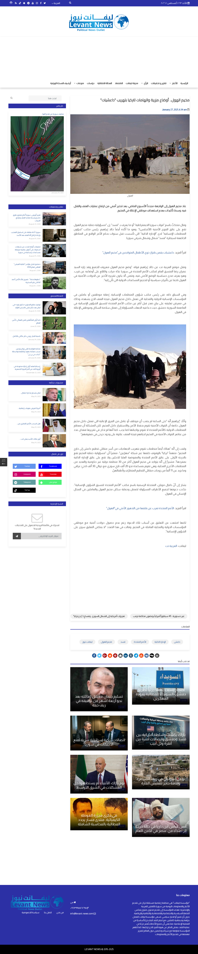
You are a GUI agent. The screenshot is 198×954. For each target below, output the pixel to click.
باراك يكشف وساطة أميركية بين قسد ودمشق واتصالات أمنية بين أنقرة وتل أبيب (161, 739)
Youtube (53, 474)
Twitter (27, 466)
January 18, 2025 (57, 193)
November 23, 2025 (33, 373)
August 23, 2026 (34, 224)
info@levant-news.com (81, 913)
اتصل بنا (48, 912)
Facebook (53, 466)
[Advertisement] (99, 57)
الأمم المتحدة (140, 642)
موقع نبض (53, 482)
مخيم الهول (106, 642)
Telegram (27, 482)
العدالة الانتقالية (104, 83)
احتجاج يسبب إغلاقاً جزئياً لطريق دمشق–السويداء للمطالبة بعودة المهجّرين (161, 694)
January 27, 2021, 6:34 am (174, 109)
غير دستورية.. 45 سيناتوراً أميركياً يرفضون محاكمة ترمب (158, 616)
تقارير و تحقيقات (158, 83)
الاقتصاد (119, 83)
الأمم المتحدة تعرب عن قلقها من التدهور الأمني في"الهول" (140, 508)
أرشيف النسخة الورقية (60, 83)
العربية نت (171, 545)
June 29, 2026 (35, 326)
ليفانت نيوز (87, 642)
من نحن (60, 912)
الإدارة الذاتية (160, 642)
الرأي (145, 83)
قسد (122, 642)
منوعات (80, 83)
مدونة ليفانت (132, 83)
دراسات (90, 83)
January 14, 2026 (34, 340)
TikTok (27, 490)
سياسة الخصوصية (30, 912)
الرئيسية (184, 83)
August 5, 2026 (35, 270)
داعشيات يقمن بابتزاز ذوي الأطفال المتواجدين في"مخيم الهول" (138, 252)
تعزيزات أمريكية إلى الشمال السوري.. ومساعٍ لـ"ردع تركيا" (99, 616)
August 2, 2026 (34, 286)
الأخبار (174, 83)
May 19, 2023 (35, 396)
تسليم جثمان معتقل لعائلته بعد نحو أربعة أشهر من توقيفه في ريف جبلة (99, 700)
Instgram (27, 474)
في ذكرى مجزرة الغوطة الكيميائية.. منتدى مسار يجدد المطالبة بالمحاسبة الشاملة (99, 819)
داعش (177, 642)
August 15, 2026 (34, 239)
